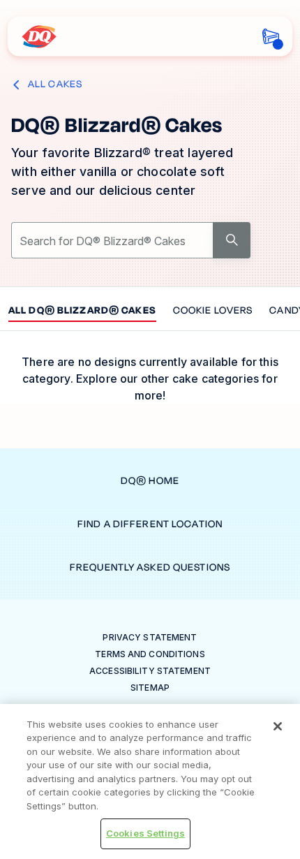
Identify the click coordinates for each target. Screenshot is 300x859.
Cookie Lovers (213, 311)
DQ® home (150, 480)
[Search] (231, 240)
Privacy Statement (150, 637)
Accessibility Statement (150, 671)
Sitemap (150, 687)
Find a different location (150, 524)
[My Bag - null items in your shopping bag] (271, 37)
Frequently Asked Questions (150, 567)
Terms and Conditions (149, 654)
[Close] (277, 726)
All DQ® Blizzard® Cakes (82, 311)
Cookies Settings (145, 833)
